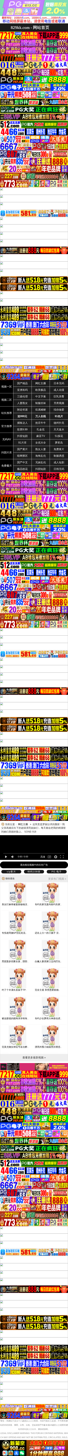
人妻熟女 (22, 403)
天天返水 (59, 429)
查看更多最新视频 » (34, 1057)
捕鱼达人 (22, 422)
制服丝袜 (40, 403)
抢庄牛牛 (40, 422)
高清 (42, 856)
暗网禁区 (22, 455)
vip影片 (11, 871)
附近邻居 (22, 409)
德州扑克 (59, 422)
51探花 (59, 436)
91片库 (22, 442)
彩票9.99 (22, 429)
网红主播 (40, 383)
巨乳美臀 (59, 396)
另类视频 (59, 403)
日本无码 (59, 383)
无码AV (6, 439)
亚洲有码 (22, 390)
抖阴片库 (6, 452)
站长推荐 (6, 413)
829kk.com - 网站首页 (30, 27)
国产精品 (22, 383)
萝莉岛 (59, 442)
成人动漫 (59, 390)
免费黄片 (59, 449)
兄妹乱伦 (40, 462)
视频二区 (6, 399)
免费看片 (6, 465)
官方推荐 (6, 426)
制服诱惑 (59, 455)
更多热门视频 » (57, 878)
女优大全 (40, 442)
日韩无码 (59, 469)
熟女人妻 (40, 449)
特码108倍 (34, 871)
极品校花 (22, 469)
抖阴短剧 (40, 469)
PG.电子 (56, 871)
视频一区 (6, 386)
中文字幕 (40, 396)
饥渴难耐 (40, 409)
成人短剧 (59, 462)
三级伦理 (22, 396)
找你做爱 (59, 409)
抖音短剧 (22, 436)
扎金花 (41, 429)
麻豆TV (40, 436)
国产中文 (22, 462)
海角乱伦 (40, 455)
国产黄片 (22, 449)
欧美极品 (40, 390)
